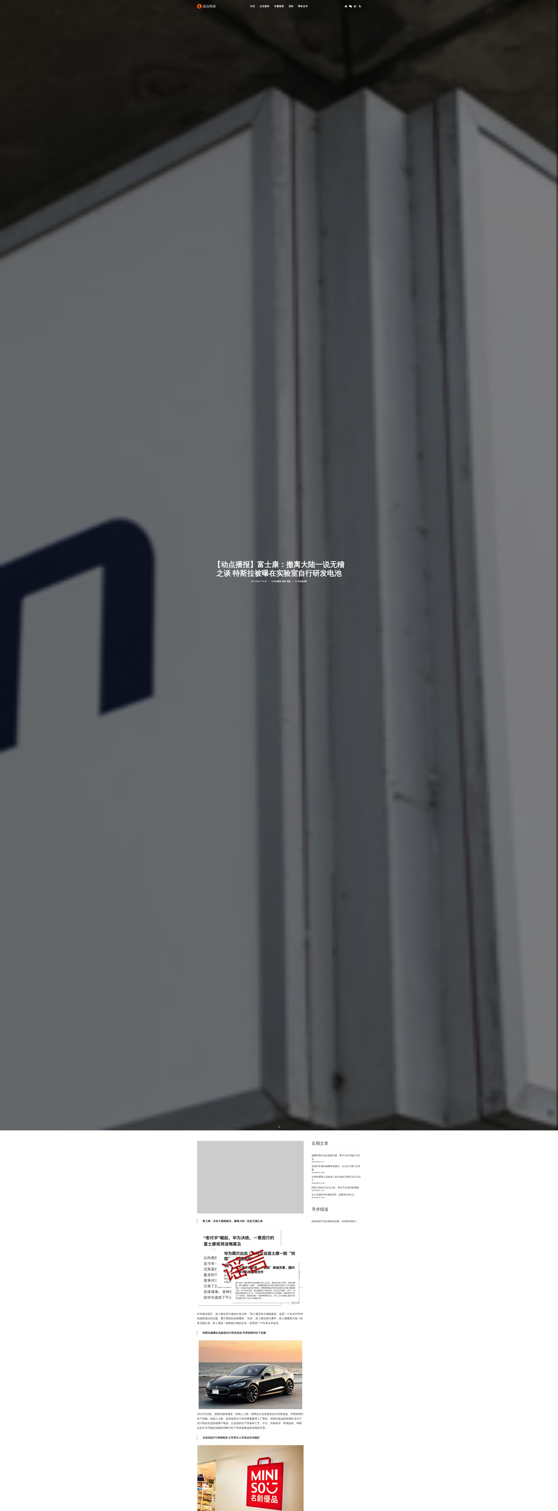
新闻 (284, 583)
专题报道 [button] (279, 6)
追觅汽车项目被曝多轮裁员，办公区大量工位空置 (336, 1171)
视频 (288, 583)
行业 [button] (252, 6)
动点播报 (277, 583)
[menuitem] (252, 6)
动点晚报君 (302, 583)
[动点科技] (206, 6)
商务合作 (303, 6)
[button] (346, 6)
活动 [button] (291, 6)
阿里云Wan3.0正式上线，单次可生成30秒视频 (335, 1190)
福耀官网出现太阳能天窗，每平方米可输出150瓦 (336, 1160)
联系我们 (351, 1224)
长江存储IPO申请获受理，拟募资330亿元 (333, 1197)
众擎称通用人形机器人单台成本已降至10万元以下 (336, 1181)
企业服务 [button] (264, 6)
